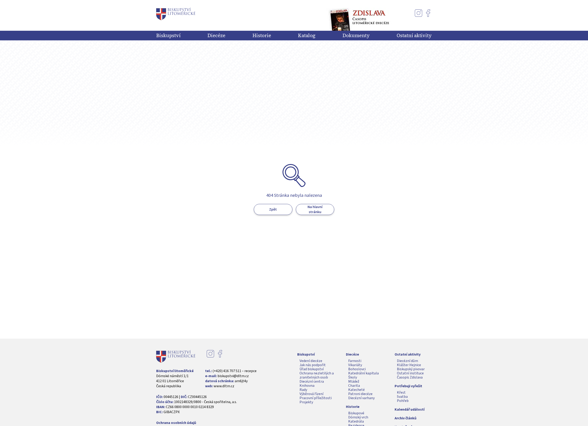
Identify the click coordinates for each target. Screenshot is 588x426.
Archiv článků (405, 418)
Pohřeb (403, 400)
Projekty (306, 402)
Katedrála (356, 421)
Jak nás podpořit (313, 365)
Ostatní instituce (410, 373)
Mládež (353, 381)
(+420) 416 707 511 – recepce (234, 370)
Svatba (402, 396)
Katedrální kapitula (363, 373)
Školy (352, 377)
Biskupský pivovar (411, 369)
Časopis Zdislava (410, 377)
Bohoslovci (357, 369)
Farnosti (354, 360)
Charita (354, 385)
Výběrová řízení (311, 393)
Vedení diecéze (311, 360)
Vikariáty (355, 365)
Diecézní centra (312, 381)
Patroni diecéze (360, 393)
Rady (303, 389)
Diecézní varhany (361, 398)
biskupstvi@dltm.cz (233, 376)
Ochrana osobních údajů (176, 422)
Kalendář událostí (409, 409)
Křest (401, 392)
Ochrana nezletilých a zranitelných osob (317, 375)
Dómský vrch (358, 417)
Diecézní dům (407, 360)
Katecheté (356, 389)
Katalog (306, 35)
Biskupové (356, 413)
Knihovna (307, 385)
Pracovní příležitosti (316, 398)
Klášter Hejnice (409, 365)
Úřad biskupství (312, 369)
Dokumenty (356, 35)
